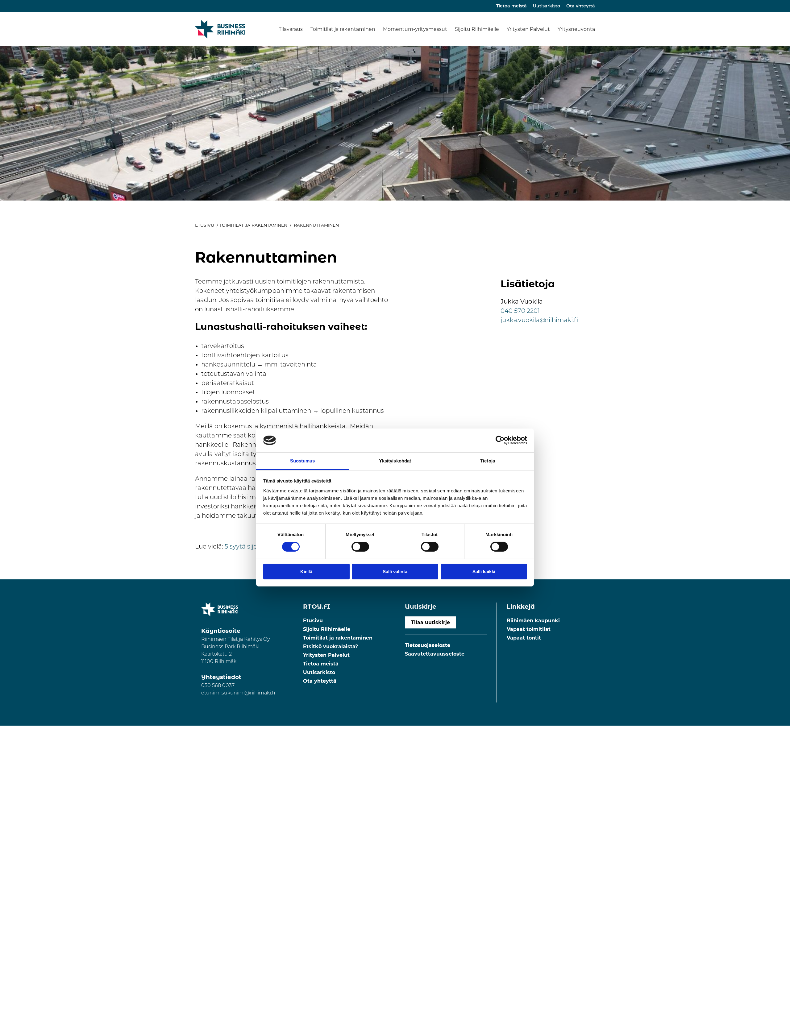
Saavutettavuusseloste (434, 654)
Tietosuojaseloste (427, 645)
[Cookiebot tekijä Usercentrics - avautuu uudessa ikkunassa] (500, 440)
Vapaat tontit (524, 638)
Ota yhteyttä (580, 6)
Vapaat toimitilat (529, 629)
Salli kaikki (483, 571)
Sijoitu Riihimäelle (477, 29)
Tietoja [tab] (487, 460)
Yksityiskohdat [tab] (395, 460)
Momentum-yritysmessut (415, 29)
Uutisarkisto (546, 6)
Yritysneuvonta (576, 29)
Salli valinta (395, 571)
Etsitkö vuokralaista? (330, 646)
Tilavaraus (291, 29)
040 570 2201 (520, 311)
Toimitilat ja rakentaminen (342, 29)
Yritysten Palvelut (528, 29)
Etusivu (204, 225)
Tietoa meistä (511, 6)
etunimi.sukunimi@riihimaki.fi (238, 693)
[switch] (360, 547)
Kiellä (306, 571)
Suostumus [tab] (302, 460)
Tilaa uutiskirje (430, 622)
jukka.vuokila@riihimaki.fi (539, 320)
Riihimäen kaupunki (533, 621)
